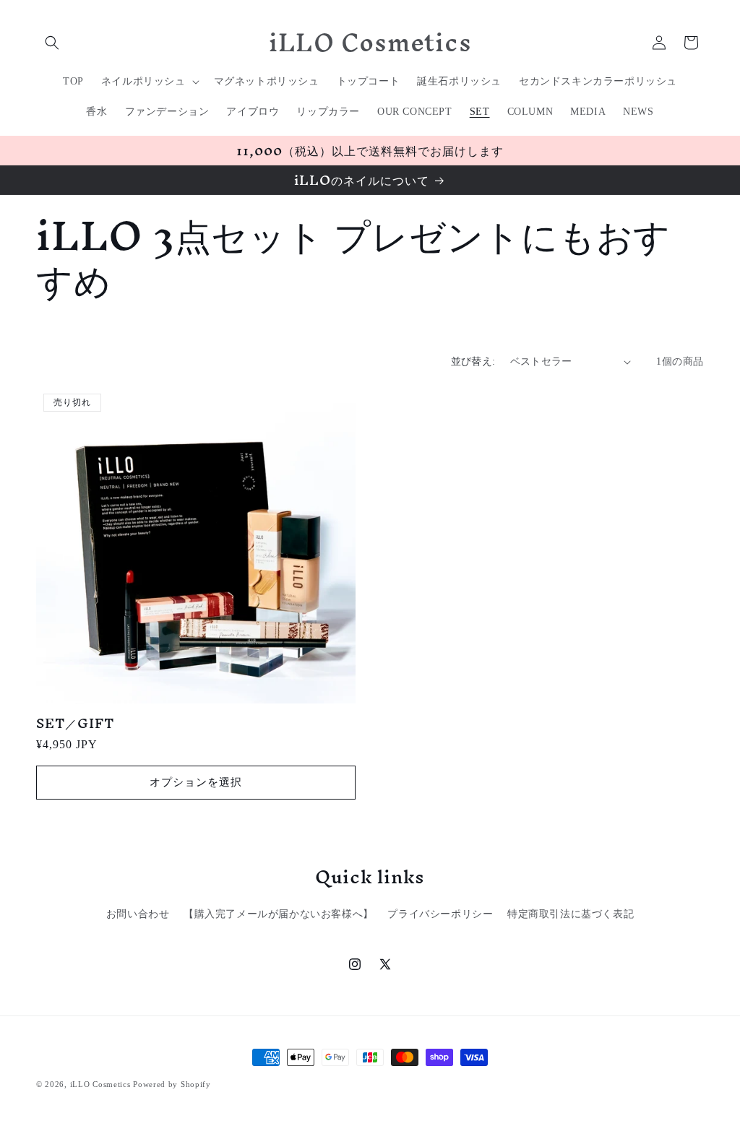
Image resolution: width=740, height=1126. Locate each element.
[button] (52, 43)
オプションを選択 (196, 782)
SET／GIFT (75, 723)
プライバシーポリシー (440, 914)
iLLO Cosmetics (100, 1084)
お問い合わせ (138, 914)
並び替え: (473, 361)
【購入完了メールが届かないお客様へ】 (279, 914)
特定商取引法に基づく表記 (570, 914)
